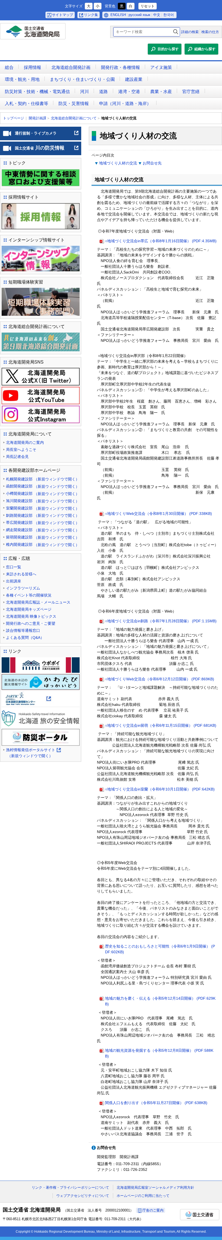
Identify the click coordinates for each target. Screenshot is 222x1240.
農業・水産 (161, 91)
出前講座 (13, 581)
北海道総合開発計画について (74, 118)
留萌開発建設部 (42, 537)
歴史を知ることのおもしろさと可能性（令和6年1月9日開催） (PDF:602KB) (160, 949)
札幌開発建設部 (42, 479)
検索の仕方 (210, 32)
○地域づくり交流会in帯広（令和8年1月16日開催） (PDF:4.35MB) (161, 241)
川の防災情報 (47, 150)
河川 (84, 91)
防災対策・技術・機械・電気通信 (37, 91)
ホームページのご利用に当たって (143, 1196)
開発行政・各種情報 (120, 67)
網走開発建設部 (42, 530)
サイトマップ (62, 15)
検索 (176, 31)
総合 (9, 67)
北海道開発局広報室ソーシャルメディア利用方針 (155, 1187)
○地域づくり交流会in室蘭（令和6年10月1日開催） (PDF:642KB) (160, 789)
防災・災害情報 (73, 103)
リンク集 (91, 15)
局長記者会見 (17, 456)
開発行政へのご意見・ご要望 (30, 623)
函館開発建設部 (42, 486)
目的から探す (168, 49)
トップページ (13, 118)
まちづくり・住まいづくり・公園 (82, 79)
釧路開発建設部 (42, 515)
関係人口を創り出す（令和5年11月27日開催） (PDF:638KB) (156, 1103)
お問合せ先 (152, 163)
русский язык (139, 15)
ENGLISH (118, 15)
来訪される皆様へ (21, 574)
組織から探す (205, 49)
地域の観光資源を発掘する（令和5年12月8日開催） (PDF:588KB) (159, 1053)
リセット (148, 6)
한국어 (168, 15)
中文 (156, 15)
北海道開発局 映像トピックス (31, 616)
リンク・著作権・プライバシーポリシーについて (70, 1187)
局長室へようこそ (21, 449)
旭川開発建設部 (42, 501)
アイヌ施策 (161, 67)
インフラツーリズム (23, 588)
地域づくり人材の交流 (118, 163)
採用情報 (32, 67)
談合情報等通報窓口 (23, 630)
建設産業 (133, 79)
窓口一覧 (13, 567)
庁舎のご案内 (153, 1210)
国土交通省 (199, 1214)
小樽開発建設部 (42, 493)
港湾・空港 (129, 91)
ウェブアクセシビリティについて (82, 1196)
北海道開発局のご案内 (25, 442)
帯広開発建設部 (42, 522)
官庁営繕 (191, 91)
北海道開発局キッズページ (28, 609)
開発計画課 (37, 118)
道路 (103, 91)
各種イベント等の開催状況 (28, 595)
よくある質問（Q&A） (25, 637)
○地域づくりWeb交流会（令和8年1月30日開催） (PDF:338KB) (158, 513)
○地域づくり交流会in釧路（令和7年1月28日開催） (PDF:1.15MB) (161, 621)
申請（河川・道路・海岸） (125, 103)
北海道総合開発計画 (70, 67)
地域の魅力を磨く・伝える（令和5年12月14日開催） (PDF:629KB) (160, 1001)
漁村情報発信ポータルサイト (33, 753)
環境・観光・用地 (22, 79)
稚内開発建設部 (42, 544)
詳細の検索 (190, 32)
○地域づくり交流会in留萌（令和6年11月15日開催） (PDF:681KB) (160, 725)
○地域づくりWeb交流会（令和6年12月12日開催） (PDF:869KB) (159, 679)
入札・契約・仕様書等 (26, 103)
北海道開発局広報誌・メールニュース (38, 602)
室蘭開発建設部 (42, 508)
